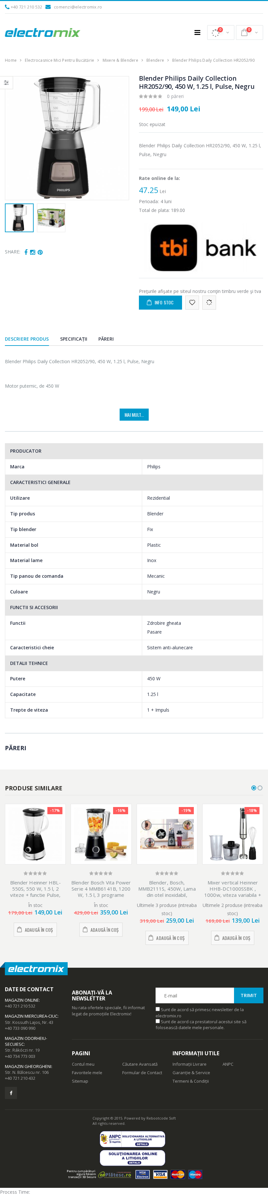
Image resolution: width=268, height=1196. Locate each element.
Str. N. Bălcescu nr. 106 (27, 1072)
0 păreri (175, 96)
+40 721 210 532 (26, 7)
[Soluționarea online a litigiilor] (134, 1158)
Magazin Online (22, 1000)
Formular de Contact (142, 1072)
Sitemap (80, 1081)
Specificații (73, 339)
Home (11, 60)
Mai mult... (134, 414)
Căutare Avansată (140, 1064)
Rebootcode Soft (161, 1118)
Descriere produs (27, 339)
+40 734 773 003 (20, 1056)
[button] (220, 32)
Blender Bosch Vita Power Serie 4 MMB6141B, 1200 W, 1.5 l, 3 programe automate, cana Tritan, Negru (101, 894)
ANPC (228, 1064)
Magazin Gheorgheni (28, 1066)
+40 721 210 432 (20, 1078)
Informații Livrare (190, 1064)
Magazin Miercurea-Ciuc (31, 1016)
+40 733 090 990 (20, 1028)
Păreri (106, 339)
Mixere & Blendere (120, 60)
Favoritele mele (87, 1072)
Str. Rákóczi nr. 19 (22, 1050)
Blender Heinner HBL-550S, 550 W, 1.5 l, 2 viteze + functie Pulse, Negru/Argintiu (35, 891)
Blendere (155, 60)
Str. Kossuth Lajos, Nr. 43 (29, 1022)
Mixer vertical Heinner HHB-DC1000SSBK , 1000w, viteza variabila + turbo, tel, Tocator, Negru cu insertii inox (232, 894)
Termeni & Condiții (191, 1081)
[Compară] (209, 303)
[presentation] (13, 138)
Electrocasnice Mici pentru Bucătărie (59, 60)
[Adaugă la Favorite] (192, 303)
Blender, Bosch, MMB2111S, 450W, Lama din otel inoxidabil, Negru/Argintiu (167, 891)
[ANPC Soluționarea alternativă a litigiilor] (134, 1139)
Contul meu (83, 1064)
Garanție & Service (191, 1072)
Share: (12, 251)
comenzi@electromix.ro (78, 7)
